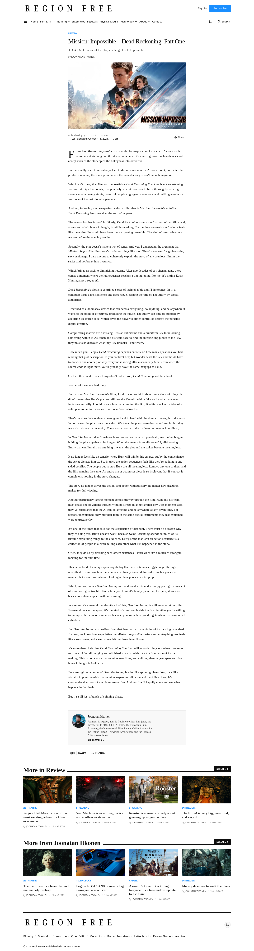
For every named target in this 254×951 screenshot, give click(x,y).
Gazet (77, 946)
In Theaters (98, 752)
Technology (83, 880)
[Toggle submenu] (53, 21)
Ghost (67, 946)
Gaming (133, 880)
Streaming (82, 807)
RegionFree (38, 946)
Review (72, 33)
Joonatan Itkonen (83, 56)
